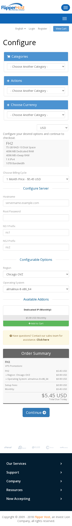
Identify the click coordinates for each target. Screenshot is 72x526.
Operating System (13, 282)
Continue (34, 412)
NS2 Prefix (9, 241)
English (19, 28)
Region (7, 268)
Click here (43, 339)
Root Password (12, 211)
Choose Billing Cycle (15, 172)
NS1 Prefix (9, 226)
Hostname (9, 196)
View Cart (61, 28)
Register (42, 28)
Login (32, 28)
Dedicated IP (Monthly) (37, 309)
